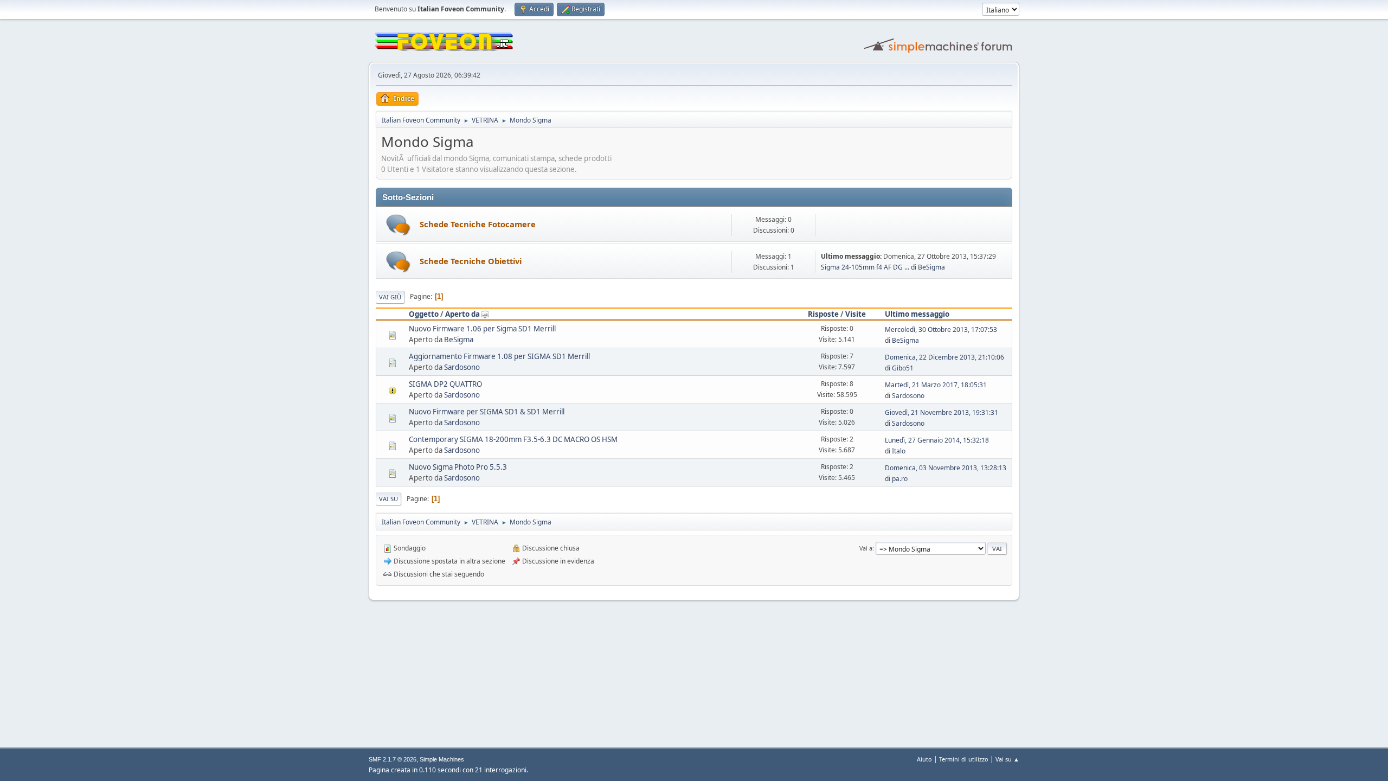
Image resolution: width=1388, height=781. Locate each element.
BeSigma (931, 267)
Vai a (865, 548)
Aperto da (462, 314)
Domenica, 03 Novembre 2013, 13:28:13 (945, 467)
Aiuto (924, 759)
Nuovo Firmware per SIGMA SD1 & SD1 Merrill (486, 412)
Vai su (388, 499)
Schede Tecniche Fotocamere (478, 224)
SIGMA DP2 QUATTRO (445, 384)
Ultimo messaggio (917, 314)
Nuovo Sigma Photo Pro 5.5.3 (458, 467)
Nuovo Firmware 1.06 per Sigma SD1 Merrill (482, 329)
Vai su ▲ (1007, 759)
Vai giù (390, 297)
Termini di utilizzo (963, 759)
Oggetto (424, 314)
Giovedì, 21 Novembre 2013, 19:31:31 (941, 412)
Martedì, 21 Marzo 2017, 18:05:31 (936, 384)
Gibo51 (903, 368)
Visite (855, 314)
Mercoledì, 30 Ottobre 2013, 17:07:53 (941, 329)
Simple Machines (442, 759)
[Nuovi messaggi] (398, 225)
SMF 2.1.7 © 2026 (392, 759)
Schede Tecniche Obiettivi (471, 260)
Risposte (823, 314)
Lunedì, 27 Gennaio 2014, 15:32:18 (937, 440)
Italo (898, 451)
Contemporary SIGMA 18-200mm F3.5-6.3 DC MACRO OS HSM (513, 439)
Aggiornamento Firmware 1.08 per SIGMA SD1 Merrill (499, 356)
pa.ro (900, 478)
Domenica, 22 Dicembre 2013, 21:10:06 (944, 357)
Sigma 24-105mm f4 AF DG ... (865, 267)
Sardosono (462, 367)
